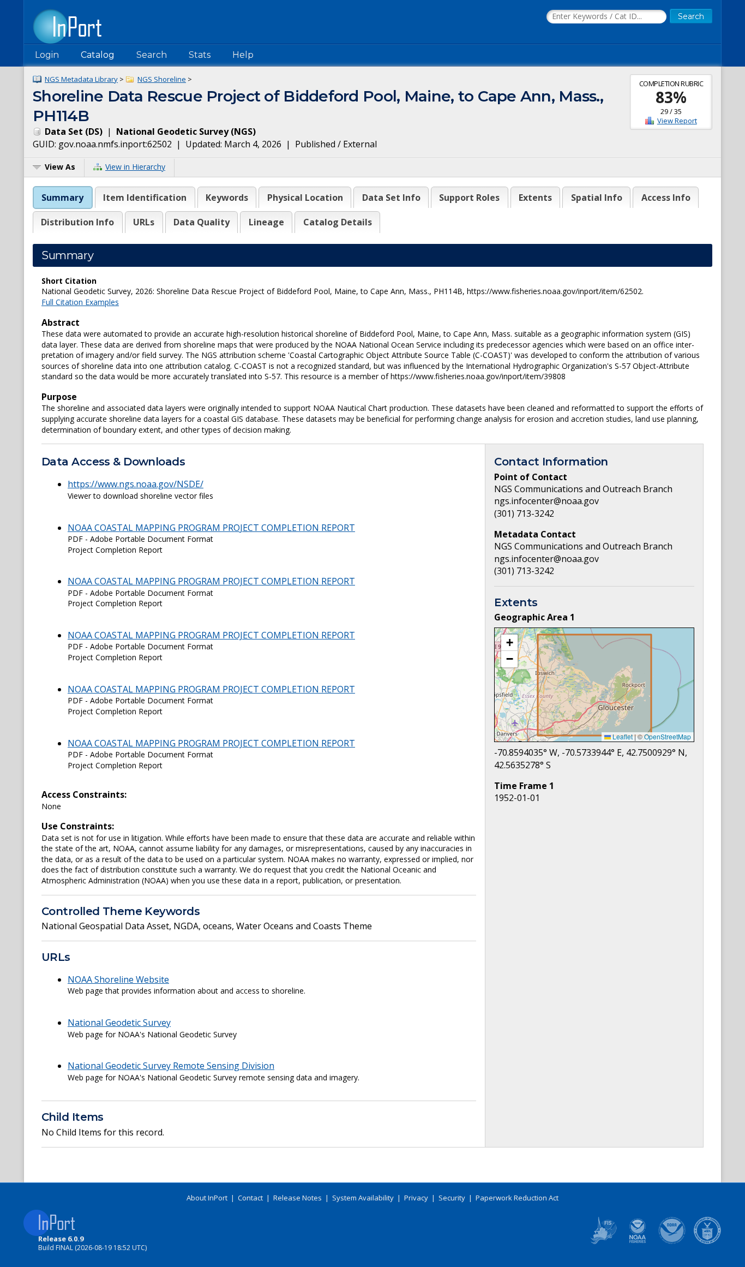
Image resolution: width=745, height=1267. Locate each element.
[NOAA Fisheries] (637, 1242)
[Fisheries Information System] (602, 1242)
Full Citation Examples (80, 302)
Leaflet (622, 736)
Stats (200, 55)
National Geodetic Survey (119, 1023)
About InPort (207, 1198)
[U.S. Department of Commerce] (707, 1242)
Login (47, 55)
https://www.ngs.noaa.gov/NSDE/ (135, 484)
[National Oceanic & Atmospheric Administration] (672, 1242)
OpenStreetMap (667, 736)
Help (243, 55)
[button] (509, 643)
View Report (677, 120)
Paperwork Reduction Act (517, 1198)
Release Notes (297, 1198)
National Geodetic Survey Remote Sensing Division (171, 1066)
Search (151, 55)
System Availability (363, 1198)
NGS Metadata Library (81, 79)
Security (451, 1198)
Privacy (416, 1198)
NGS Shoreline (161, 79)
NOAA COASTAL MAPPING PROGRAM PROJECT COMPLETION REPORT (211, 528)
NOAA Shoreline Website (118, 979)
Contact (250, 1198)
